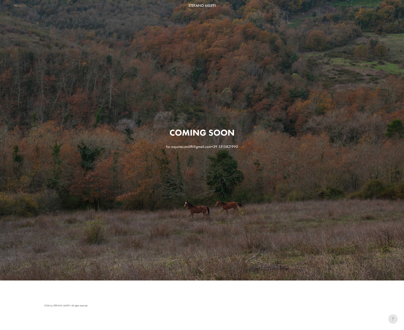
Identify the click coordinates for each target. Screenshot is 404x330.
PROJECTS (20, 5)
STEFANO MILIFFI (202, 5)
